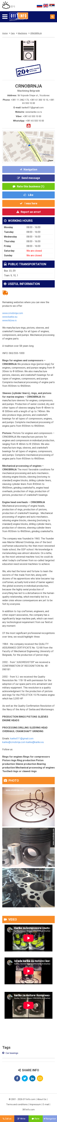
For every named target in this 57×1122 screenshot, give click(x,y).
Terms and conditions (17, 1104)
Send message (30, 178)
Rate (37, 1118)
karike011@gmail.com (33, 107)
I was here (30, 203)
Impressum (35, 1104)
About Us (41, 1099)
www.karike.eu (9, 316)
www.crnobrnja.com (12, 313)
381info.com (28, 1109)
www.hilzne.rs (9, 320)
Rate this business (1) (30, 186)
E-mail (46, 1104)
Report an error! (31, 211)
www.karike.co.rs (33, 112)
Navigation (30, 169)
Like (30, 194)
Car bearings (11, 1053)
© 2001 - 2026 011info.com (22, 1099)
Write (22, 1118)
